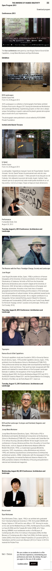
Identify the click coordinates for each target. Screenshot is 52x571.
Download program (43, 9)
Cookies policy (23, 564)
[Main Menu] (48, 3)
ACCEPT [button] (33, 564)
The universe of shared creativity (26, 3)
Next (3, 554)
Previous (9, 554)
